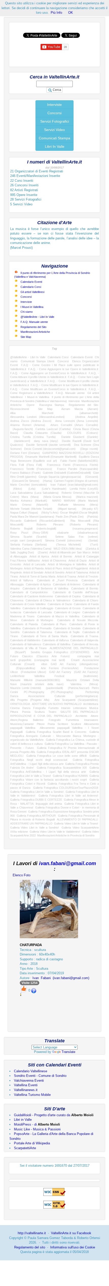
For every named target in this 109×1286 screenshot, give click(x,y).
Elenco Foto (21, 875)
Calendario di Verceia (85, 644)
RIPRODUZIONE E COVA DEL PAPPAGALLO (41, 715)
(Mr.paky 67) (88, 508)
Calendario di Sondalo (67, 628)
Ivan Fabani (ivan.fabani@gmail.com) (74, 484)
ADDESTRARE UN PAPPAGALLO (31, 823)
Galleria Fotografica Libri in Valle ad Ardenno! (68, 795)
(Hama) (46, 480)
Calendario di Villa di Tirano (28, 648)
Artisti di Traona (66, 576)
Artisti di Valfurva (21, 580)
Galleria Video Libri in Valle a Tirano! (76, 823)
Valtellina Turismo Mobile (32, 1095)
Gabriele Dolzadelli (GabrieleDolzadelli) (67, 472)
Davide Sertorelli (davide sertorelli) (48, 444)
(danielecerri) (20, 440)
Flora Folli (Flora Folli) (26, 464)
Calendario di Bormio (84, 588)
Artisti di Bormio (61, 556)
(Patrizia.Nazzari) (77, 687)
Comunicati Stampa (54, 138)
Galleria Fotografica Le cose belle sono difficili (56, 755)
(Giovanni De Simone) (24, 480)
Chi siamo (27, 311)
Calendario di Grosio (68, 608)
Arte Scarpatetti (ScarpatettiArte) (76, 699)
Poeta (51, 724)
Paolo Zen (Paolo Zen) (70, 516)
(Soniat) (91, 540)
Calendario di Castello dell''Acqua (75, 592)
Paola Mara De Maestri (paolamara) (32, 516)
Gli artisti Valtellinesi (32, 291)
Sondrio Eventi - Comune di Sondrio (40, 1076)
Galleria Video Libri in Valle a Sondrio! (34, 827)
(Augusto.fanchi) (21, 429)
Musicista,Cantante (22, 724)
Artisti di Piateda (33, 568)
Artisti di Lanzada (34, 564)
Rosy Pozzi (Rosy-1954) (29, 532)
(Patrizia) (91, 516)
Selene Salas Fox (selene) (76, 536)
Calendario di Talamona (37, 632)
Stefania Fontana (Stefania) (28, 544)
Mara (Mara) (30, 496)
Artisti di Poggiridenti (75, 568)
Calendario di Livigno (67, 612)
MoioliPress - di (37, 1124)
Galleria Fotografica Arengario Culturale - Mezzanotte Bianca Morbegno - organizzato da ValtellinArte (54, 735)
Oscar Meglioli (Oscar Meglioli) (79, 512)
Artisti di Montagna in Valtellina (67, 564)
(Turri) (91, 544)
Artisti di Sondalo (33, 572)
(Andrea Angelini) (84, 416)
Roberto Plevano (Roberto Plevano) (67, 524)
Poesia (26, 711)
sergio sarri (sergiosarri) (26, 540)
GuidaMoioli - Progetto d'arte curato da (54, 1115)
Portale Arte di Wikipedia (32, 1143)
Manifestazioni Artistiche (35, 331)
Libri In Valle (54, 146)
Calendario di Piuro (53, 624)
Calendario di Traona (84, 636)
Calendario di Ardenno (67, 584)
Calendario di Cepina (68, 596)
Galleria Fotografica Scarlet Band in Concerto (56, 731)
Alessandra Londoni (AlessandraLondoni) (37, 416)
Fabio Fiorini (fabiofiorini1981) (79, 460)
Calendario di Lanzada (37, 612)
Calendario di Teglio (67, 632)
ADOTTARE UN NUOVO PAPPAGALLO (57, 703)
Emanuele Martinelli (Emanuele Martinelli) (51, 456)
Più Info (56, 12)
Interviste (54, 105)
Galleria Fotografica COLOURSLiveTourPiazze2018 (65, 787)
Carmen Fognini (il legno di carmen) (76, 480)
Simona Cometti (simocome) (63, 540)
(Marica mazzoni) (86, 496)
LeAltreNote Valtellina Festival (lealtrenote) (54, 676)
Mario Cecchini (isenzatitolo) (28, 484)
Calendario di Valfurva (55, 640)
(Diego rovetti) (88, 448)
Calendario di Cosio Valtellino (28, 604)
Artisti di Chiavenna (54, 560)
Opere (30, 404)
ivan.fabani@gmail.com (67, 863)
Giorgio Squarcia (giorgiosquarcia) (60, 476)
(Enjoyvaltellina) (22, 668)
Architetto (81, 715)
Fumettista (72, 719)
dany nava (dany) (46, 440)
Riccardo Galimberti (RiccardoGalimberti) (37, 520)
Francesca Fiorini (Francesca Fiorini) (72, 464)
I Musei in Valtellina (32, 306)
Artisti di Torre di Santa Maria (37, 576)
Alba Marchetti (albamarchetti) (54, 413)
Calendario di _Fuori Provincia (57, 580)
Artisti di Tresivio (88, 576)
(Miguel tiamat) (65, 508)
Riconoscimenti (19, 408)
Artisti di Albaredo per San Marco (69, 552)
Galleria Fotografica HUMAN (70, 775)
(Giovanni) (90, 476)
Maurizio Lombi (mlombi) (25, 687)
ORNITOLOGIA (20, 703)
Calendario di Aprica (38, 584)
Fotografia (39, 708)
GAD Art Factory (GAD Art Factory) (73, 671)
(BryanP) (18, 652)
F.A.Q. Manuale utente (34, 321)
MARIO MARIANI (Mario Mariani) (75, 500)
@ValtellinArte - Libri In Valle (37, 316)
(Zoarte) (42, 552)
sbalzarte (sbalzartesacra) (77, 532)
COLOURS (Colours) (82, 432)
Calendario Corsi (31, 286)
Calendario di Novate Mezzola (77, 620)
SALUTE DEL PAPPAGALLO (79, 711)
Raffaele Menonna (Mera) (78, 504)
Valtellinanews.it (26, 1090)
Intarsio (65, 708)
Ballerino (38, 719)
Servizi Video (54, 130)
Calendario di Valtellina (56, 644)
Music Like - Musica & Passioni (37, 1129)
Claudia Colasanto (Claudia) (43, 432)
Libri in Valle (23, 1120)
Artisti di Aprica (39, 556)
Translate (68, 1052)
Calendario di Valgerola (84, 640)
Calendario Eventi (31, 281)
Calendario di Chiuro (85, 600)
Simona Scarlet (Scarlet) (28, 536)
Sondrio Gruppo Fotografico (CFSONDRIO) (60, 652)
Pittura (14, 711)
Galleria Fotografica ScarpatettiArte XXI (62, 767)
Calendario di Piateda (24, 624)
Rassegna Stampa (51, 404)
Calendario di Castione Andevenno (31, 596)
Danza (26, 708)
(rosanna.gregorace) (81, 528)
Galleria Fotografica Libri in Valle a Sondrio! (37, 791)
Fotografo (55, 719)
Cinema (15, 708)
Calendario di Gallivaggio (38, 608)
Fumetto (53, 708)
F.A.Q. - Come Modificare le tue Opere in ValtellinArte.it (64, 385)
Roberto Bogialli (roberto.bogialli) (33, 528)
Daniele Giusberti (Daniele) (79, 436)
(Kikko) (16, 488)
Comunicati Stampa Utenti (37, 361)
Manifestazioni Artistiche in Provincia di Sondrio (66, 835)
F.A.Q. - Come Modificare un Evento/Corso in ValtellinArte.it (48, 389)
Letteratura (79, 708)
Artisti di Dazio (77, 560)
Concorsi (54, 113)
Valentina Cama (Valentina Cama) (30, 548)
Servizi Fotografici (54, 121)
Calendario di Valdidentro (25, 640)
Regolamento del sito (29, 1247)
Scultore (76, 724)
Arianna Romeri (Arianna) (27, 424)
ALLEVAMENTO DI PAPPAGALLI (77, 819)
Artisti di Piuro (53, 568)
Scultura (39, 711)
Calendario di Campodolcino (29, 592)
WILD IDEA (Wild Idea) (67, 548)
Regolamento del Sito (33, 326)
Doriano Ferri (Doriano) (25, 452)
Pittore (41, 724)
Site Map (26, 336)
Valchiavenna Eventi (29, 1080)
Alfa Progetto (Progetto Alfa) (29, 699)
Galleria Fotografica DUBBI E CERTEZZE (36, 799)
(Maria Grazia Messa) (56, 496)
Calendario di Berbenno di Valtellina (45, 588)
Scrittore (63, 724)
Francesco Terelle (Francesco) (31, 468)
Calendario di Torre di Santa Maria (44, 636)
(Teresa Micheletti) (66, 544)
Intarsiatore (91, 719)
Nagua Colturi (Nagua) (24, 512)
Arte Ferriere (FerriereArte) (60, 668)
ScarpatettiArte (25, 1148)
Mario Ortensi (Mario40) (29, 504)
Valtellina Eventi (26, 1085)
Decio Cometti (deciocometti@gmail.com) (50, 448)
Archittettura (90, 703)
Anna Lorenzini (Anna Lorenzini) (76, 420)
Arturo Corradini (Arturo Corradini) (74, 424)
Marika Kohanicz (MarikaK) (28, 500)
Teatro (52, 711)
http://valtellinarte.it (32, 1233)
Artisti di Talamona (77, 572)
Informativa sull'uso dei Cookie (72, 1247)
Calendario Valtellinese (30, 1071)
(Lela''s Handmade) (53, 488)
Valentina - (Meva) (84, 684)
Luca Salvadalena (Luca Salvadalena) (34, 492)
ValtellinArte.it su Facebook (71, 1233)
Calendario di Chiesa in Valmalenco (48, 600)
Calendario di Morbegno (37, 620)
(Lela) (30, 488)
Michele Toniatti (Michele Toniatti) (31, 508)
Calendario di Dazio (60, 604)
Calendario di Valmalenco (25, 644)
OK (70, 12)
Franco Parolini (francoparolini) (77, 468)
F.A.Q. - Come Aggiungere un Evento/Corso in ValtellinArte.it (48, 373)
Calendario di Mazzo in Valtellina (58, 616)
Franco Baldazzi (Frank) (25, 472)
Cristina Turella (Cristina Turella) (33, 436)
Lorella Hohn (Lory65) (84, 488)
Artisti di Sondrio (54, 572)
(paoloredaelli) (53, 687)
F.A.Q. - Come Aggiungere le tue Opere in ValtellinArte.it (63, 369)
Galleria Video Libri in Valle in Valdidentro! (55, 831)
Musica (93, 708)
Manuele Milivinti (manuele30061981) (35, 680)
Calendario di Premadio (37, 628)
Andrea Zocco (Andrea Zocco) (30, 420)
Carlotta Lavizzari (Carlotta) (52, 429)
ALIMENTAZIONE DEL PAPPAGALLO (74, 648)
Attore (94, 715)
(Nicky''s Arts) (49, 512)
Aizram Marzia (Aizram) (79, 408)
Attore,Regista (19, 719)
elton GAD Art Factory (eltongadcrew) (69, 664)
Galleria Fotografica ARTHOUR (36, 815)
